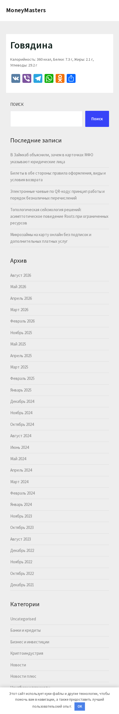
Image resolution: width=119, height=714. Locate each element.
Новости (18, 664)
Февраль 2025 (22, 378)
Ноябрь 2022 (21, 561)
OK (79, 706)
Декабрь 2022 (22, 550)
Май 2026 (18, 286)
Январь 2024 (21, 504)
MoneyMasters (26, 10)
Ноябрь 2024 (21, 412)
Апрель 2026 (21, 298)
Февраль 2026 (22, 321)
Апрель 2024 (21, 470)
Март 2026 (19, 309)
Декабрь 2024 (22, 401)
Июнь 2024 (19, 447)
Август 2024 (20, 435)
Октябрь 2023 (22, 527)
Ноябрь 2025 (21, 332)
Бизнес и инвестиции (29, 641)
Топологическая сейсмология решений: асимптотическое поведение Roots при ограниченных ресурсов (59, 216)
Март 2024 (19, 481)
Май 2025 (18, 344)
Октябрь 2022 (22, 573)
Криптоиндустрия (26, 653)
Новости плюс (23, 676)
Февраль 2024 (22, 493)
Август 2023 (20, 539)
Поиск (17, 104)
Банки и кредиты (25, 630)
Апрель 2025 (21, 355)
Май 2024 (18, 458)
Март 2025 (19, 367)
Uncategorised (23, 618)
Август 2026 (20, 275)
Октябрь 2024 (22, 424)
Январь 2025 (21, 390)
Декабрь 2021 (22, 584)
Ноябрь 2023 (21, 516)
